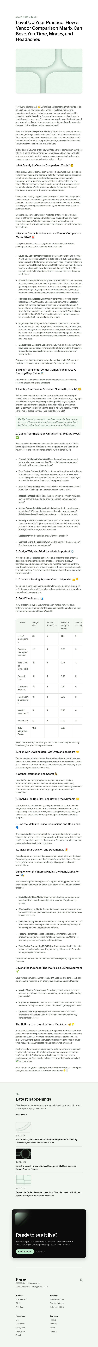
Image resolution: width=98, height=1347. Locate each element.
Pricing (53, 1320)
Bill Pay (18, 1303)
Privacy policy (37, 1287)
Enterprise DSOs (57, 1307)
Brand (18, 1335)
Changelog (20, 1328)
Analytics (19, 1307)
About (52, 1328)
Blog (17, 1320)
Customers (20, 1324)
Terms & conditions (22, 1287)
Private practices (57, 1299)
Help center (20, 1331)
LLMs (46, 1287)
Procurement (21, 1299)
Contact (53, 1324)
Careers (53, 1331)
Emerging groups (57, 1303)
